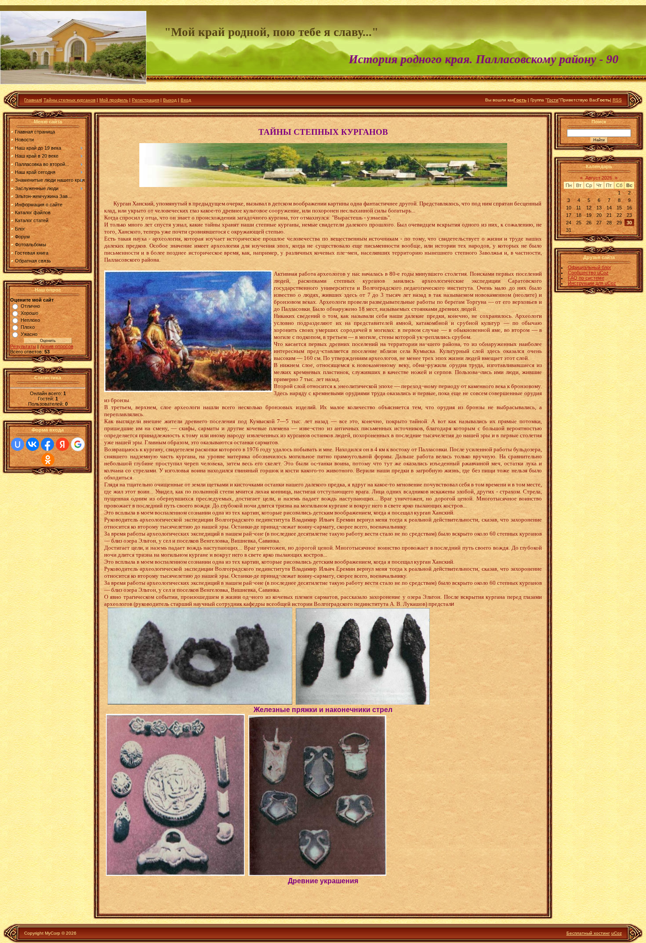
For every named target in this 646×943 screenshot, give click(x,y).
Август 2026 (598, 177)
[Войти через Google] (78, 444)
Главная (32, 99)
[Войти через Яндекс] (62, 444)
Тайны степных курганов (69, 99)
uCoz (616, 933)
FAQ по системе (586, 278)
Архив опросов (56, 346)
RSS (617, 99)
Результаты (23, 346)
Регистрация (145, 99)
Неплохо (30, 320)
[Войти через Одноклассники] (47, 459)
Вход (186, 99)
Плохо (28, 327)
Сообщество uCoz (588, 272)
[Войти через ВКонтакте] (32, 444)
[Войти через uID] (17, 444)
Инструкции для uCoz (592, 283)
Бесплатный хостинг (588, 933)
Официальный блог (589, 267)
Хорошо (29, 313)
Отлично (30, 306)
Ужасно (29, 334)
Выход (170, 99)
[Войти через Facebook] (47, 444)
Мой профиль (113, 99)
